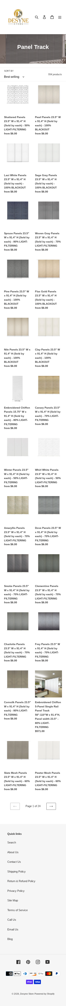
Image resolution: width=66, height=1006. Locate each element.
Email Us (12, 929)
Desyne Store (27, 994)
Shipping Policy (16, 871)
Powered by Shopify (44, 994)
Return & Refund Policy (21, 881)
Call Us (11, 919)
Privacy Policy (16, 890)
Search (11, 842)
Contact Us (14, 861)
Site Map (12, 900)
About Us (13, 852)
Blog (10, 939)
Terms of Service (17, 910)
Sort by (9, 71)
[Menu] (60, 17)
